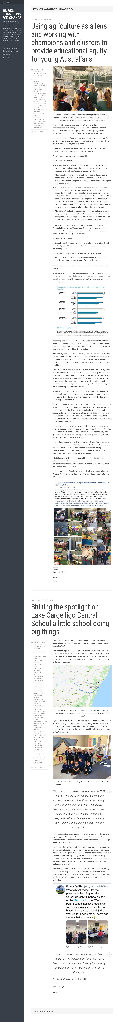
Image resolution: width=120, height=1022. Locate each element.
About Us (5, 58)
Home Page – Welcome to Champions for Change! (11, 49)
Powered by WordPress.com (43, 1011)
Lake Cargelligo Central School (40, 103)
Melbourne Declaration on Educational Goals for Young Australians (40, 109)
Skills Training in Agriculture (39, 739)
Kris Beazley (38, 101)
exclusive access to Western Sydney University (75, 434)
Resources (6, 54)
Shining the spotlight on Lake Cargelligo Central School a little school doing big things (70, 619)
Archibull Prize (39, 69)
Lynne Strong (47, 19)
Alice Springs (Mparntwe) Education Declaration (75, 246)
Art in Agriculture (40, 86)
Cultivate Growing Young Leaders (40, 715)
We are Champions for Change (11, 14)
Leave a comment (39, 131)
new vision (85, 445)
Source (96, 171)
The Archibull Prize (103, 404)
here (70, 421)
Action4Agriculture (60, 128)
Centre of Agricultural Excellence (38, 90)
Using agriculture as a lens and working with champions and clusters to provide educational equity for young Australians (69, 42)
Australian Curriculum (72, 266)
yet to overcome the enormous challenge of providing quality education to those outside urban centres (82, 276)
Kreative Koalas (64, 378)
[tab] (4, 2)
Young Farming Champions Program (39, 755)
